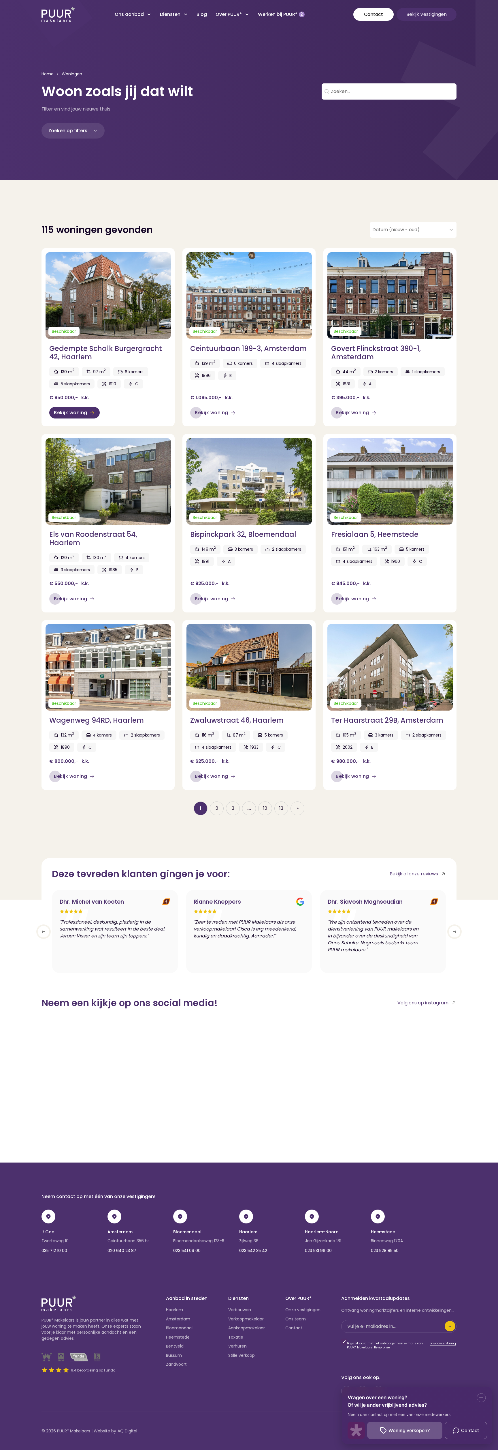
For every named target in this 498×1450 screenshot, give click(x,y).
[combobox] (408, 230)
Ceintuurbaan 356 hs (128, 1241)
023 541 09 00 (187, 1250)
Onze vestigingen (302, 1310)
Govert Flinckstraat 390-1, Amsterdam (376, 353)
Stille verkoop (241, 1355)
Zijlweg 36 (249, 1241)
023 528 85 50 (385, 1250)
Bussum (174, 1355)
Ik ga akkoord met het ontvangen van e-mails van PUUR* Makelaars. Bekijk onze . (401, 1345)
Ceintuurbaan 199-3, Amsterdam (248, 348)
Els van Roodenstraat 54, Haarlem (93, 539)
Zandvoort (176, 1364)
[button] (73, 131)
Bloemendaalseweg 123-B (198, 1241)
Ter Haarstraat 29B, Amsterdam (387, 720)
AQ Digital (127, 1431)
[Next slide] (454, 931)
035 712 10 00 (54, 1250)
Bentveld (175, 1346)
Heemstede (383, 1232)
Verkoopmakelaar (246, 1319)
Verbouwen (239, 1310)
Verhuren (237, 1346)
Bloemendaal (187, 1232)
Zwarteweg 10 (55, 1241)
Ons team (295, 1319)
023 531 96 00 (318, 1250)
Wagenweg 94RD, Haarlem (96, 720)
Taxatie (235, 1337)
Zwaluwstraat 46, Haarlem (237, 720)
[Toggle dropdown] (149, 14)
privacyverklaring (443, 1343)
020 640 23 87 (121, 1250)
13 (281, 808)
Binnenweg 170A (387, 1241)
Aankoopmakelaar (246, 1328)
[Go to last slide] (43, 931)
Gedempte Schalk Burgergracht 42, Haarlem (105, 353)
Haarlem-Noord (322, 1232)
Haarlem (248, 1232)
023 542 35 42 (253, 1250)
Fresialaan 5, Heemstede (374, 534)
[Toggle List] (451, 230)
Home (48, 74)
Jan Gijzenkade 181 (323, 1241)
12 (265, 808)
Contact (373, 14)
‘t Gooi (48, 1232)
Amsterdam (120, 1232)
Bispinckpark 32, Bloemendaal (243, 534)
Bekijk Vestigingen (426, 14)
